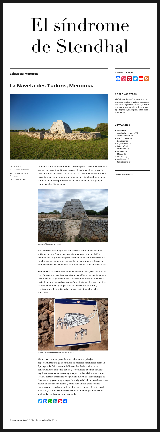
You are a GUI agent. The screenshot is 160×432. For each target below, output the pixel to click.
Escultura (121, 141)
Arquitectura (15, 170)
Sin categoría (122, 162)
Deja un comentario (18, 179)
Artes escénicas (123, 136)
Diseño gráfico (123, 138)
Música (120, 154)
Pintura (120, 157)
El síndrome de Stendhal (20, 420)
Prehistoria (24, 170)
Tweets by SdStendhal (124, 175)
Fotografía (121, 146)
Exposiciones (122, 144)
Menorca (24, 173)
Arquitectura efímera (126, 133)
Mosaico (120, 151)
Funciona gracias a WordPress (44, 420)
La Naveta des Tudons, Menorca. (51, 86)
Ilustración (121, 149)
